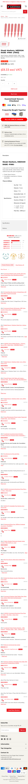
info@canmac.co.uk (16, 759)
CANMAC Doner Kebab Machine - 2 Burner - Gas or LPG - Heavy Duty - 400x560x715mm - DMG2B (13, 345)
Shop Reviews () (20, 265)
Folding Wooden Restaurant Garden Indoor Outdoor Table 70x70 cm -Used (13, 542)
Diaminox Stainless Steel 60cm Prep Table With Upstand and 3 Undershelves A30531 (14, 662)
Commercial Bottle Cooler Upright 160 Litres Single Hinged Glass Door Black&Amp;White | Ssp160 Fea (13, 275)
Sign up (22, 730)
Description (6, 155)
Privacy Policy (5, 776)
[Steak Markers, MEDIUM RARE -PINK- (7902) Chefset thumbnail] (4, 44)
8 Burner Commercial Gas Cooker (12, 645)
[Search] (25, 11)
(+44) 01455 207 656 (6, 759)
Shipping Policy (21, 776)
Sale (6, 16)
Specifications (6, 223)
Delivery (4, 228)
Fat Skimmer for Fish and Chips (11, 454)
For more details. (18, 145)
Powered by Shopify (14, 781)
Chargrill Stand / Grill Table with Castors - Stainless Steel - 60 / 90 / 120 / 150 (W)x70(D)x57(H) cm (14, 379)
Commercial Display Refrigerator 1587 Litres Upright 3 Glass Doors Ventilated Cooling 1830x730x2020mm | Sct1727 (13, 310)
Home (2, 16)
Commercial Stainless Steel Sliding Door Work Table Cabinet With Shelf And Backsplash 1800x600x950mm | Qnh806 (14, 598)
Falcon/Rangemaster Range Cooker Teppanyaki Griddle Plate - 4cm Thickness (14, 417)
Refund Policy (13, 776)
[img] (14, 236)
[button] (7, 240)
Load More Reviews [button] (14, 710)
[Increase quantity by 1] (14, 84)
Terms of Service (14, 778)
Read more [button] (3, 286)
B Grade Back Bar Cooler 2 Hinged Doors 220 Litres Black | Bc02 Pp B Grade (13, 292)
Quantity (3, 80)
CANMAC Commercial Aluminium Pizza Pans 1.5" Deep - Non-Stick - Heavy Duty (13, 614)
